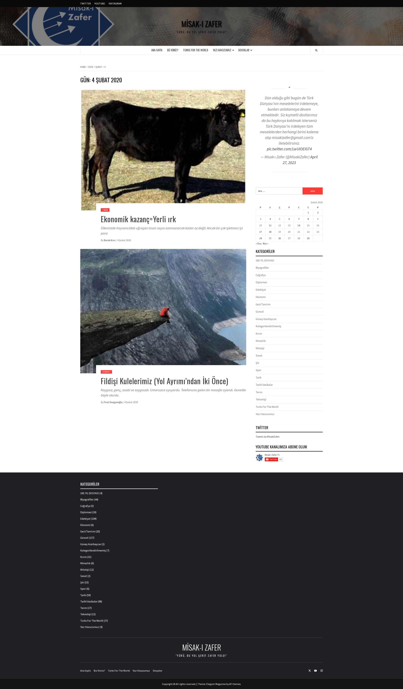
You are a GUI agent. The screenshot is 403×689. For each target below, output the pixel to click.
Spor (258, 370)
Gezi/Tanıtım (263, 304)
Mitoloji (260, 348)
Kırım (259, 333)
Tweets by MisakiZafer (268, 436)
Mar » (265, 243)
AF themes (235, 684)
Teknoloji (261, 399)
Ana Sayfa (156, 50)
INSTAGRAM (115, 3)
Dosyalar (243, 50)
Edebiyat (106, 371)
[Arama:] (279, 191)
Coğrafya (261, 275)
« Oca (258, 243)
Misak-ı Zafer (201, 24)
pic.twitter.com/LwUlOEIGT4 (289, 148)
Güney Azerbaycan (266, 319)
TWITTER (85, 3)
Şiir (257, 363)
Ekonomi (261, 297)
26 (279, 238)
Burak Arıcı (110, 240)
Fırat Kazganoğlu (113, 402)
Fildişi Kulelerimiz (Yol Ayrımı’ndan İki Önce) (164, 380)
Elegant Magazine (216, 684)
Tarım (105, 210)
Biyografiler (262, 267)
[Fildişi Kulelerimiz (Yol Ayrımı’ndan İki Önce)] (163, 310)
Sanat (259, 355)
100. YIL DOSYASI (265, 260)
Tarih (258, 377)
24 (260, 238)
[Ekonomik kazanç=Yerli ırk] (163, 149)
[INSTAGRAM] (320, 670)
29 (308, 238)
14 (299, 225)
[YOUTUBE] (314, 670)
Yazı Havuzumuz (222, 50)
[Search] (316, 50)
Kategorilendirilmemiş (268, 326)
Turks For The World (195, 50)
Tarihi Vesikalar (264, 385)
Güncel (260, 311)
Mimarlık (261, 341)
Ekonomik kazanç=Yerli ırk (138, 218)
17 (260, 231)
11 (270, 225)
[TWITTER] (308, 670)
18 (270, 231)
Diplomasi (261, 282)
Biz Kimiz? (172, 50)
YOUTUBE (99, 3)
